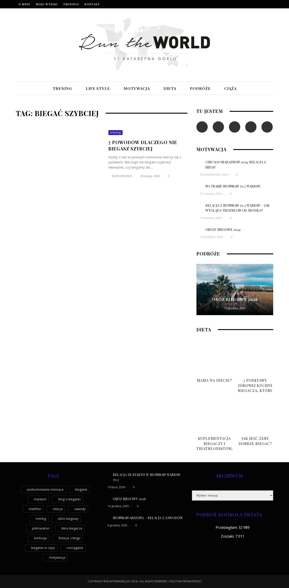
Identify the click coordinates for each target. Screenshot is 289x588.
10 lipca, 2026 (116, 487)
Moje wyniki (47, 4)
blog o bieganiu (69, 499)
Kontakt (92, 4)
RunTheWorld (122, 176)
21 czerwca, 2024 (211, 194)
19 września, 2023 (212, 237)
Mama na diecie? (214, 380)
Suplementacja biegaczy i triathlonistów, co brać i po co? (214, 446)
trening (62, 88)
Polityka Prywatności (186, 581)
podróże (200, 88)
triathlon (35, 509)
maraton (40, 499)
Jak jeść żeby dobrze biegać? (255, 441)
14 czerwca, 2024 (211, 218)
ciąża (230, 88)
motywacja (137, 88)
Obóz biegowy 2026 (235, 299)
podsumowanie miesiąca (45, 489)
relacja (58, 509)
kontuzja (40, 538)
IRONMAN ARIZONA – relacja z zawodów (148, 517)
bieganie (81, 489)
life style (98, 88)
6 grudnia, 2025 (117, 525)
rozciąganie (75, 548)
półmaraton (40, 528)
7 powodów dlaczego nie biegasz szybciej (142, 145)
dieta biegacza (71, 528)
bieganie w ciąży (43, 548)
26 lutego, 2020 (150, 176)
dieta (169, 88)
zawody (80, 509)
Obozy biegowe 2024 (222, 229)
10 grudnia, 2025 (235, 308)
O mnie (24, 4)
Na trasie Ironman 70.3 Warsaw (233, 186)
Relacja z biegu (69, 538)
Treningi (71, 4)
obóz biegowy (68, 518)
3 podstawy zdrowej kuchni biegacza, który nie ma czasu (255, 388)
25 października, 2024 (214, 174)
